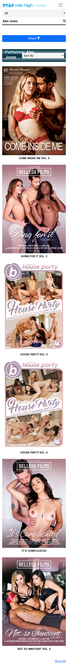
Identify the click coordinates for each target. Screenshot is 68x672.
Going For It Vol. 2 (34, 256)
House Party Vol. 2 (34, 354)
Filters (32, 38)
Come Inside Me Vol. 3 (34, 158)
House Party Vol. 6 (34, 452)
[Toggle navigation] (61, 5)
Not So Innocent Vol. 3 (34, 649)
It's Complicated (34, 550)
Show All (60, 661)
